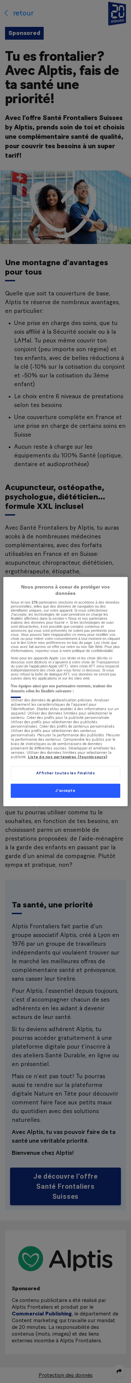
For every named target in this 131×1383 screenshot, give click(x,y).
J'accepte (65, 790)
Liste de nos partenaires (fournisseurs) (67, 757)
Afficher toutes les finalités (65, 773)
